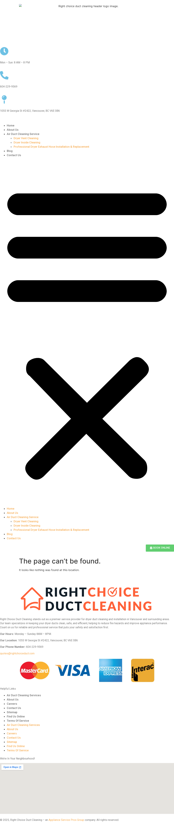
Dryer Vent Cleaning (26, 138)
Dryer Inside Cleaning (27, 142)
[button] (87, 332)
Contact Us (14, 155)
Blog (10, 151)
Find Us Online (16, 716)
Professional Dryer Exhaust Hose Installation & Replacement (51, 146)
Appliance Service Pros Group (66, 820)
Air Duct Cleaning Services (24, 695)
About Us (13, 129)
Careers (12, 703)
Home (10, 125)
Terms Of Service (18, 720)
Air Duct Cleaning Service (23, 134)
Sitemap (12, 712)
